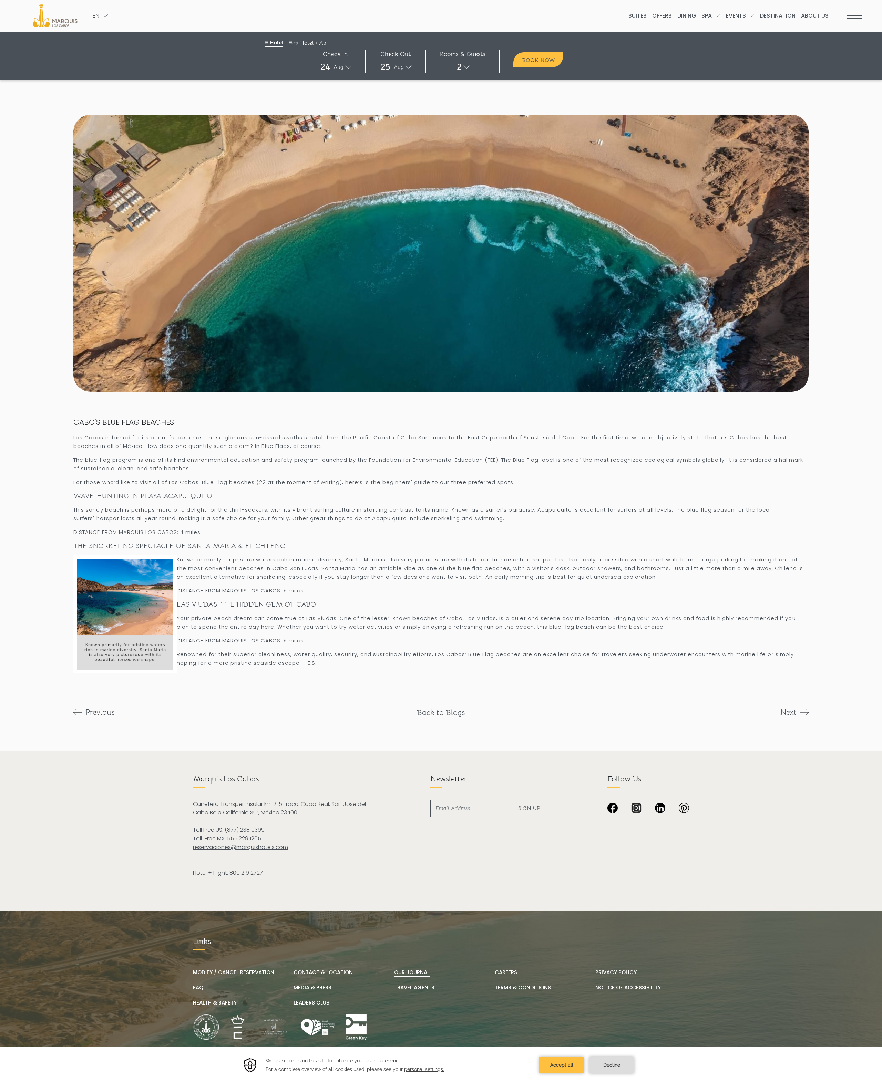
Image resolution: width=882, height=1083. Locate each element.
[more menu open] (854, 16)
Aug (338, 67)
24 (325, 67)
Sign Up (529, 808)
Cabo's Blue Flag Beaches (123, 422)
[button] (335, 67)
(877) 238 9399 (245, 830)
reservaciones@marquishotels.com (240, 847)
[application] (441, 1065)
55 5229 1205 (244, 838)
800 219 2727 (246, 873)
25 (385, 67)
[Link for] (356, 1027)
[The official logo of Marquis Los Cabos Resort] (56, 15)
